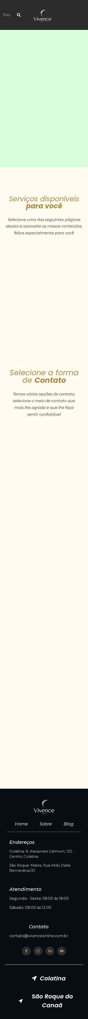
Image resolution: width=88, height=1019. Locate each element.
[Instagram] (38, 951)
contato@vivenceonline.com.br (38, 936)
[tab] (48, 978)
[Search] (19, 15)
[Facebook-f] (26, 951)
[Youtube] (61, 951)
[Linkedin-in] (50, 951)
